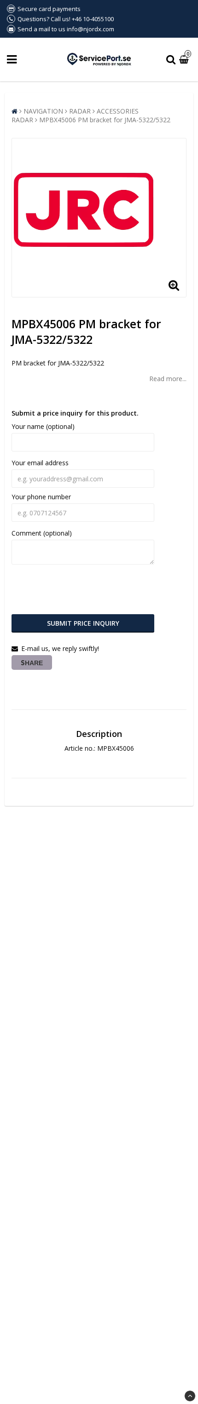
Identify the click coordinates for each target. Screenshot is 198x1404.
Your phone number (41, 496)
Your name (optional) (43, 426)
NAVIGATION (43, 111)
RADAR (80, 111)
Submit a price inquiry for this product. (75, 413)
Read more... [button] (167, 378)
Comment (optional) (42, 533)
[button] (185, 59)
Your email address (40, 462)
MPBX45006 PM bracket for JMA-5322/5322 (104, 119)
